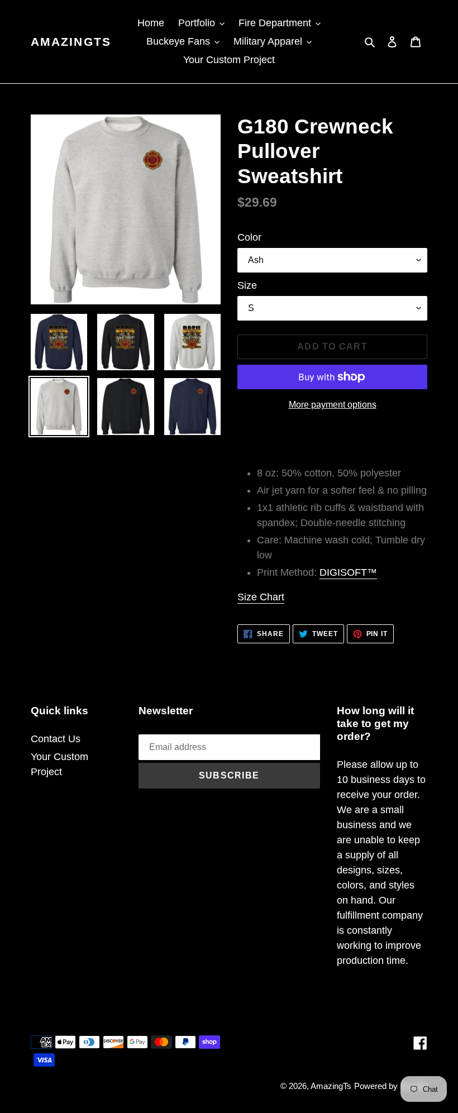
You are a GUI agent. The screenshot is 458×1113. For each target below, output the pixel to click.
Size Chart (260, 597)
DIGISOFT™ (348, 572)
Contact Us (55, 738)
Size (247, 285)
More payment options (332, 404)
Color (249, 237)
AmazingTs (71, 41)
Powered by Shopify (390, 1086)
